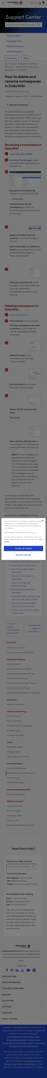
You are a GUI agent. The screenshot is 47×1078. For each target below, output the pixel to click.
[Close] (42, 520)
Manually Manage (23, 555)
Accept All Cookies (23, 548)
